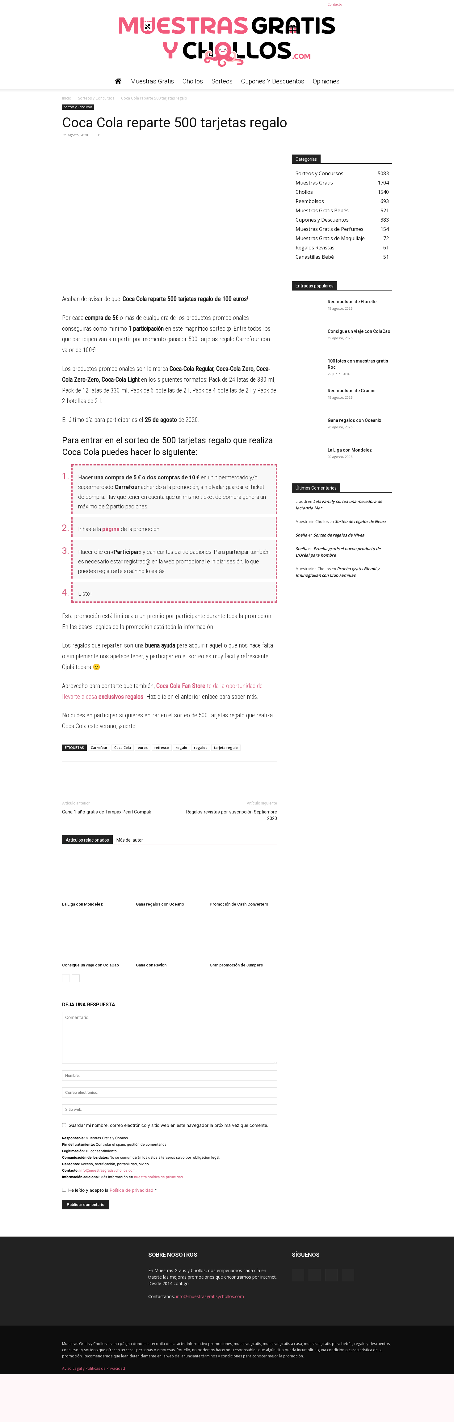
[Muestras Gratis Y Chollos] (227, 41)
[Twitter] (387, 4)
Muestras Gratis (152, 81)
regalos (200, 747)
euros (143, 747)
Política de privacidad (132, 1190)
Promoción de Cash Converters (239, 904)
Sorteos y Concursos (96, 98)
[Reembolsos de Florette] (307, 309)
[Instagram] (367, 4)
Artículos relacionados (87, 840)
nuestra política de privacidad (158, 1177)
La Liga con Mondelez (82, 904)
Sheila (301, 535)
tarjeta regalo (226, 747)
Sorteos (222, 81)
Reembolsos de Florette (352, 301)
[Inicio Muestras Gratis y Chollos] (118, 81)
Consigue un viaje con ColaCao (90, 965)
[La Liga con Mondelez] (95, 876)
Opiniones (326, 81)
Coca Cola (122, 747)
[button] (384, 82)
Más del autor (129, 840)
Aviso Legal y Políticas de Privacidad (93, 1368)
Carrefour (99, 747)
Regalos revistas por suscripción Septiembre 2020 (231, 815)
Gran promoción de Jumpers (236, 965)
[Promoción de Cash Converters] (243, 876)
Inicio (66, 98)
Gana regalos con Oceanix (160, 904)
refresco (161, 747)
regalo (181, 747)
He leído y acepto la (112, 1190)
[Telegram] (82, 149)
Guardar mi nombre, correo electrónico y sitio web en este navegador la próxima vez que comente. (168, 1125)
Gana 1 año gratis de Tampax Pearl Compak (106, 812)
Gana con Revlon (151, 965)
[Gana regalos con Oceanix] (169, 876)
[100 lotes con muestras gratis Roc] (307, 369)
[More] (125, 149)
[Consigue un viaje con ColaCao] (95, 937)
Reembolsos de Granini (352, 390)
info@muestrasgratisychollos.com (107, 1170)
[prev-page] (66, 978)
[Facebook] (356, 4)
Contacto (334, 4)
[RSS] (377, 4)
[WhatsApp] (68, 149)
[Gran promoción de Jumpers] (243, 937)
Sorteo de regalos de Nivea (360, 521)
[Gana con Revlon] (169, 937)
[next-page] (76, 978)
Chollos (193, 81)
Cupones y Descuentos (272, 81)
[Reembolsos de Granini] (307, 398)
